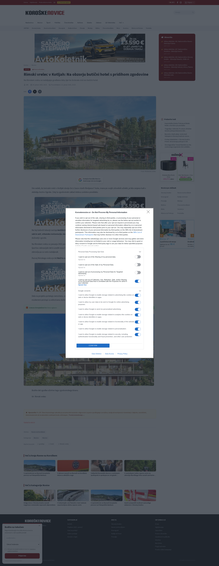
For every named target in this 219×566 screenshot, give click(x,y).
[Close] (149, 212)
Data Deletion (97, 354)
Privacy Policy (122, 354)
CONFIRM (93, 345)
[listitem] (109, 252)
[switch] (138, 256)
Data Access (109, 354)
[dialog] (109, 283)
